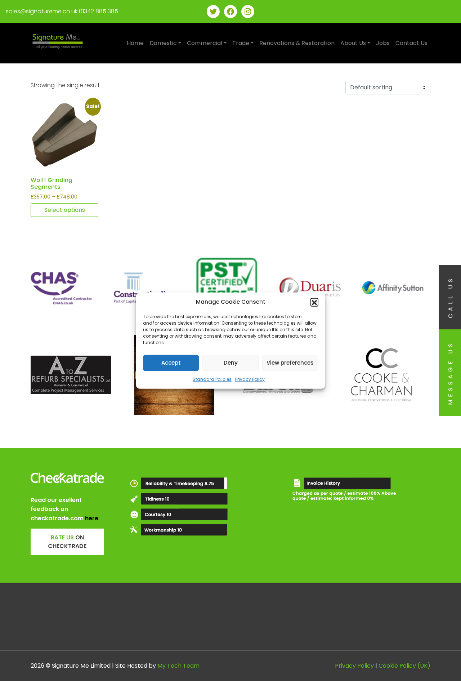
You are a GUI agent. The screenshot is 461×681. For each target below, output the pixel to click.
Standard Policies (212, 379)
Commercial (204, 43)
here (91, 518)
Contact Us (411, 43)
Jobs (383, 43)
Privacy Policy (250, 379)
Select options (64, 210)
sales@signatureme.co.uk (41, 11)
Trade (240, 43)
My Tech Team (178, 666)
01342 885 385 (98, 11)
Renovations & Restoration (297, 43)
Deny (231, 362)
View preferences (290, 362)
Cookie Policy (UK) (404, 666)
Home (135, 43)
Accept (171, 362)
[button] (314, 302)
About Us (353, 43)
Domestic (163, 43)
